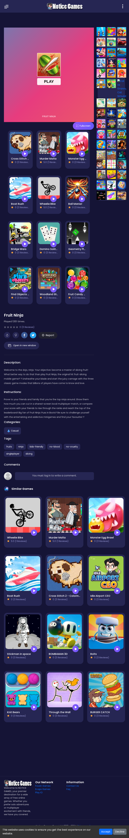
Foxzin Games (42, 785)
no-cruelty (72, 446)
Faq (68, 789)
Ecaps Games (42, 789)
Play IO (39, 792)
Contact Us (72, 785)
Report (50, 335)
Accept (105, 831)
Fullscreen (85, 125)
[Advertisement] (64, 20)
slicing (29, 453)
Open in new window (24, 345)
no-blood (55, 446)
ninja (20, 446)
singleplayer (12, 453)
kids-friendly (36, 446)
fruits (9, 446)
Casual (15, 430)
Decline (119, 831)
